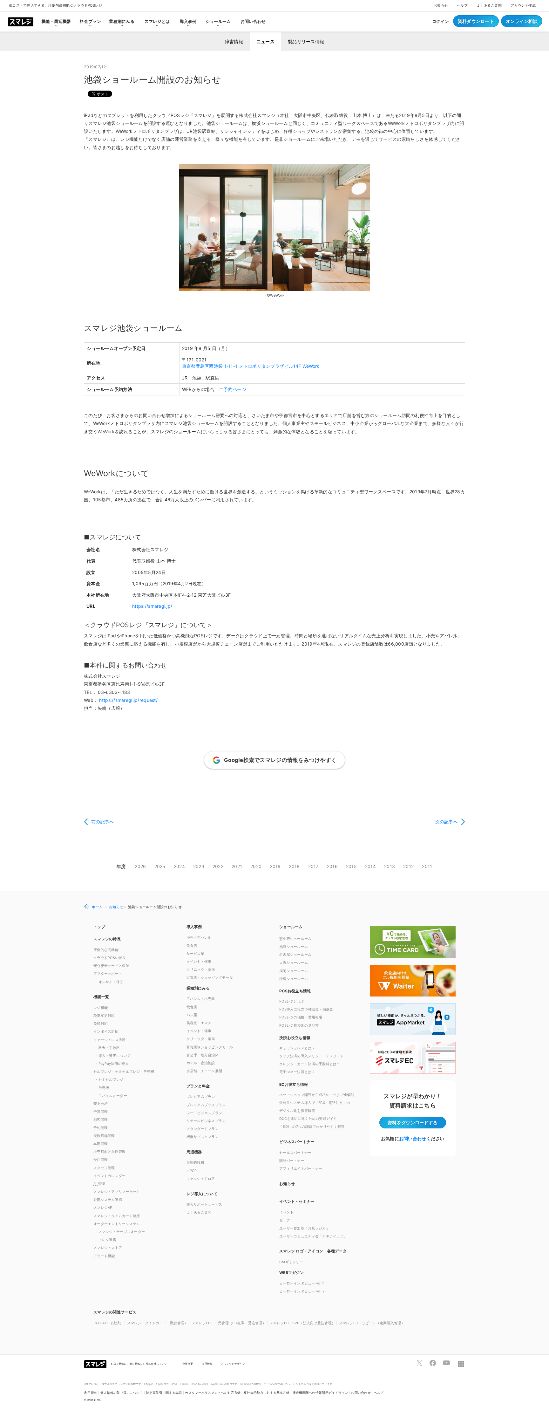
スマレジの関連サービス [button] (114, 1312)
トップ (99, 926)
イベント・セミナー (297, 1201)
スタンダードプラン (202, 1129)
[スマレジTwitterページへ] (419, 1363)
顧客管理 (100, 1119)
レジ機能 (100, 1007)
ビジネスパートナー (297, 1141)
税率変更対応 (104, 1015)
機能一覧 (101, 996)
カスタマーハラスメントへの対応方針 (213, 1392)
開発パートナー (291, 1160)
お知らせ (441, 5)
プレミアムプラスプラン (206, 1105)
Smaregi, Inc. (94, 1400)
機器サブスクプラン (202, 1136)
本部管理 (100, 1143)
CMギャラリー (291, 1262)
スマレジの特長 (107, 938)
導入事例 (194, 926)
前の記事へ (102, 821)
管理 (99, 1184)
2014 (370, 866)
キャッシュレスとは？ (297, 1048)
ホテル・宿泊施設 (200, 1063)
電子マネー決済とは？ (297, 1072)
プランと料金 (198, 1086)
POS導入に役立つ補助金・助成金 (306, 1009)
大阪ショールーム (293, 962)
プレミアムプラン (200, 1096)
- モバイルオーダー (111, 1095)
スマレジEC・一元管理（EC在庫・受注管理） (229, 1323)
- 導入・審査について (113, 1055)
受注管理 (100, 1159)
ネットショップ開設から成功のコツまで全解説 (317, 1094)
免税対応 (100, 1023)
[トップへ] (20, 21)
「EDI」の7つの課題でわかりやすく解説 (312, 1126)
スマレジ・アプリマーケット (116, 1191)
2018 (294, 866)
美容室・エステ (199, 1023)
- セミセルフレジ (110, 1079)
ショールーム (218, 21)
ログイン (440, 21)
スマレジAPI (103, 1207)
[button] (321, 1272)
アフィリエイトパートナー (300, 1168)
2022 (218, 866)
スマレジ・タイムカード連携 (116, 1216)
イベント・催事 (199, 961)
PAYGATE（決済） (108, 1323)
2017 (313, 866)
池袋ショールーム (293, 946)
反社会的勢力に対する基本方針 (266, 1392)
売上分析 (100, 1103)
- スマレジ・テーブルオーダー (120, 1231)
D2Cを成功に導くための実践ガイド (308, 1118)
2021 (237, 866)
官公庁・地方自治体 (202, 1055)
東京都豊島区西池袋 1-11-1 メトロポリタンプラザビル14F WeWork (251, 366)
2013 (389, 866)
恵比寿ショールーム (295, 938)
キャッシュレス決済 (109, 1040)
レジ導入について (202, 1193)
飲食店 (191, 945)
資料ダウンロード (476, 21)
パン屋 (191, 1015)
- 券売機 (102, 1088)
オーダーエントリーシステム (116, 1224)
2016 (332, 866)
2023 (198, 866)
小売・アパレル (199, 937)
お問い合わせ (253, 21)
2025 (160, 866)
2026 (140, 866)
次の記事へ (446, 821)
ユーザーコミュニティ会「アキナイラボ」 (313, 1236)
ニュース (265, 41)
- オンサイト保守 (110, 982)
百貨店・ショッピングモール (209, 977)
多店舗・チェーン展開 (204, 1071)
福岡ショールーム (293, 971)
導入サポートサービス (204, 1204)
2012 (408, 866)
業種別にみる (198, 988)
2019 (275, 866)
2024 (179, 866)
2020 (255, 866)
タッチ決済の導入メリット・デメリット (311, 1056)
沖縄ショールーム (293, 978)
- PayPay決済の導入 (112, 1063)
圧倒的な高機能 (106, 950)
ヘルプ (462, 5)
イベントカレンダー (109, 1176)
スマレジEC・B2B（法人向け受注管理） (303, 1323)
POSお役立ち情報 (295, 991)
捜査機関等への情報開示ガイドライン (320, 1392)
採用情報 (207, 1363)
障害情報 (234, 41)
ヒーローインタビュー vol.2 (302, 1291)
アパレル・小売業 (200, 999)
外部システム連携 (107, 1199)
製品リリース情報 (306, 41)
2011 (427, 866)
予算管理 (100, 1111)
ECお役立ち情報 (293, 1084)
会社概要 (187, 1363)
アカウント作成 (523, 5)
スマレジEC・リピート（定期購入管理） (372, 1323)
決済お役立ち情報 (294, 1037)
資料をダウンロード (412, 1122)
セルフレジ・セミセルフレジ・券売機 (123, 1071)
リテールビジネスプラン (206, 1121)
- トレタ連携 (106, 1239)
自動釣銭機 (195, 1162)
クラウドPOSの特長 (109, 958)
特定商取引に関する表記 (164, 1392)
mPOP (191, 1170)
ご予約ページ (232, 389)
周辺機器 (194, 1151)
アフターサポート (107, 973)
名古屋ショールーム (295, 954)
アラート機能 (104, 1256)
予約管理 (100, 1128)
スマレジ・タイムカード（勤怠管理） (157, 1323)
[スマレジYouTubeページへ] (446, 1363)
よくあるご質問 (489, 5)
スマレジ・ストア (107, 1247)
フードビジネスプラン (204, 1113)
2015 (351, 866)
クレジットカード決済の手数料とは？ (309, 1064)
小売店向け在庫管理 (109, 1151)
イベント (286, 1212)
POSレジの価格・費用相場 (300, 1017)
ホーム (97, 907)
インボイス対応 (106, 1031)
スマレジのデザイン (233, 1363)
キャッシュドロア (200, 1178)
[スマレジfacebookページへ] (433, 1363)
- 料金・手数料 (108, 1047)
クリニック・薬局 (200, 969)
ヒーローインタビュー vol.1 (301, 1283)
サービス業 (195, 953)
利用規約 (90, 1392)
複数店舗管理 (104, 1136)
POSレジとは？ (291, 1001)
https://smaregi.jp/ (152, 606)
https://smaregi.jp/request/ (128, 700)
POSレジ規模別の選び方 (299, 1025)
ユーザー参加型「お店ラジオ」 (304, 1228)
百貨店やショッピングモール (209, 1047)
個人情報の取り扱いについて (121, 1392)
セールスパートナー (295, 1152)
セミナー (286, 1220)
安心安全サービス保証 (111, 965)
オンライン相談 (522, 21)
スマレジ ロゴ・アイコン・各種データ (313, 1251)
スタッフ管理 (104, 1168)
